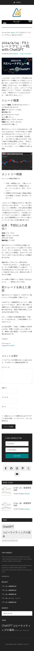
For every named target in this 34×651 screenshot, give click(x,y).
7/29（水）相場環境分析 (9, 586)
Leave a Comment (25, 53)
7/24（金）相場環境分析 (9, 594)
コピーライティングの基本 (17, 534)
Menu (18, 2)
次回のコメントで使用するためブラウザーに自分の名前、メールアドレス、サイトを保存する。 (17, 418)
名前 (4, 388)
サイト (4, 406)
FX (9, 343)
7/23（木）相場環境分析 (9, 602)
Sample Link (5, 576)
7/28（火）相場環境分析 (9, 590)
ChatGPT (12, 345)
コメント (6, 367)
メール (5, 397)
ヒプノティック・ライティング (10, 540)
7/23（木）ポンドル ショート (11, 598)
